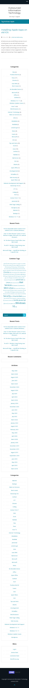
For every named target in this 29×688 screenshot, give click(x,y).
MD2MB (22, 285)
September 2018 (14, 455)
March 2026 (14, 374)
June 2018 (14, 459)
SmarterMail (18, 296)
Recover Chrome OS (8, 293)
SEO (13, 140)
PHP (15, 194)
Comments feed (14, 656)
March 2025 (14, 384)
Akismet (15, 210)
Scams (13, 134)
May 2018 (14, 462)
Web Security (13, 177)
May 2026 (14, 371)
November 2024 (14, 387)
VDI (7, 303)
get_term (8, 278)
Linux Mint (14, 83)
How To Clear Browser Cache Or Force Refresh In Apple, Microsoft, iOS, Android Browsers (14, 235)
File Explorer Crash (21, 276)
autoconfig (17, 265)
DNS (14, 118)
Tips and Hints (13, 143)
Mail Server (15, 158)
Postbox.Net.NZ (14, 74)
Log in (14, 649)
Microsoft (14, 92)
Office (15, 95)
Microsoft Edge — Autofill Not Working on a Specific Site (14, 251)
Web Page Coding (14, 204)
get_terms (14, 278)
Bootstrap (10, 267)
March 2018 (14, 468)
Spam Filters (14, 180)
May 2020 (14, 433)
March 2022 (14, 420)
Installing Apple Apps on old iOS (14, 31)
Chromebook (15, 272)
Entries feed (14, 652)
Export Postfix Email (10, 276)
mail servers (15, 282)
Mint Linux (9, 288)
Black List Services (14, 114)
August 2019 (14, 452)
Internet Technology (13, 112)
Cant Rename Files (21, 270)
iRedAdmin (14, 121)
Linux (14, 149)
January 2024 (14, 403)
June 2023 (14, 410)
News (13, 131)
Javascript (14, 201)
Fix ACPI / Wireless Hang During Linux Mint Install (14, 246)
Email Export (12, 274)
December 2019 (14, 446)
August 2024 (14, 390)
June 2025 (14, 380)
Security (8, 296)
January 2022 (14, 423)
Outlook (16, 97)
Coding (14, 192)
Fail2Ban (15, 154)
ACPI (5, 263)
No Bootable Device (15, 89)
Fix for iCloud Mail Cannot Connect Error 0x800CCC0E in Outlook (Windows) (14, 229)
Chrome (14, 80)
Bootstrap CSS (14, 185)
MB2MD (16, 285)
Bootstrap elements (20, 268)
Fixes (13, 78)
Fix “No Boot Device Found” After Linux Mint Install (14, 241)
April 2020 (14, 436)
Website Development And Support (13, 183)
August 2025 (14, 377)
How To (13, 106)
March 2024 (14, 400)
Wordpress (14, 207)
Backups (15, 213)
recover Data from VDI (20, 293)
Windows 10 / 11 (15, 101)
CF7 (14, 189)
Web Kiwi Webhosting (17, 37)
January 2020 (14, 442)
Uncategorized (14, 171)
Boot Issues (15, 86)
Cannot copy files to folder (9, 270)
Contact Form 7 (14, 198)
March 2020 (14, 439)
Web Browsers (14, 109)
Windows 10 (19, 304)
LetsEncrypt (14, 127)
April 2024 (14, 397)
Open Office (14, 168)
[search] (24, 315)
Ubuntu (15, 164)
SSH (15, 161)
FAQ (13, 72)
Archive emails (9, 265)
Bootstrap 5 (16, 267)
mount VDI (19, 288)
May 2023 (14, 413)
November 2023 (14, 406)
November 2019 (14, 449)
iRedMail (14, 124)
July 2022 (14, 416)
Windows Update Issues (16, 103)
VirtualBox (13, 174)
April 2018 (14, 465)
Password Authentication (18, 292)
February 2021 (14, 429)
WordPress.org (14, 659)
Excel (14, 145)
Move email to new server (18, 290)
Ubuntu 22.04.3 (9, 300)
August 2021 (14, 426)
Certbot (15, 151)
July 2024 (14, 393)
